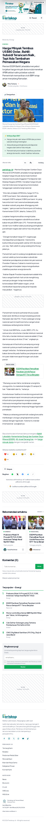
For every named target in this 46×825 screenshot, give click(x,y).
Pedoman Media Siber (10, 755)
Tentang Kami (7, 748)
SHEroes (5, 791)
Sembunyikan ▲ (39, 2)
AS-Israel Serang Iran (24, 439)
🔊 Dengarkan (9, 94)
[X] (14, 738)
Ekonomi (5, 783)
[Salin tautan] (33, 474)
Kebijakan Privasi (8, 766)
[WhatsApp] (18, 738)
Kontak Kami (7, 770)
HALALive (5, 794)
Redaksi (5, 752)
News (4, 779)
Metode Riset (7, 759)
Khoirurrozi (36, 549)
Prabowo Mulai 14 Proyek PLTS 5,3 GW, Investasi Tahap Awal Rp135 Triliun (13, 538)
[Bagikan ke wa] (12, 474)
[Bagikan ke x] (17, 474)
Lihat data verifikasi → (9, 811)
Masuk (33, 18)
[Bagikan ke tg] (28, 474)
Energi (12, 40)
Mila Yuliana (12, 84)
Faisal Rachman (12, 549)
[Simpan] (23, 549)
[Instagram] (9, 738)
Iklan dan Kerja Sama (9, 763)
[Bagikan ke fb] (23, 474)
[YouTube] (23, 738)
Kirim (39, 566)
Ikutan (23, 667)
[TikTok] (28, 738)
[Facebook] (4, 738)
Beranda (5, 40)
